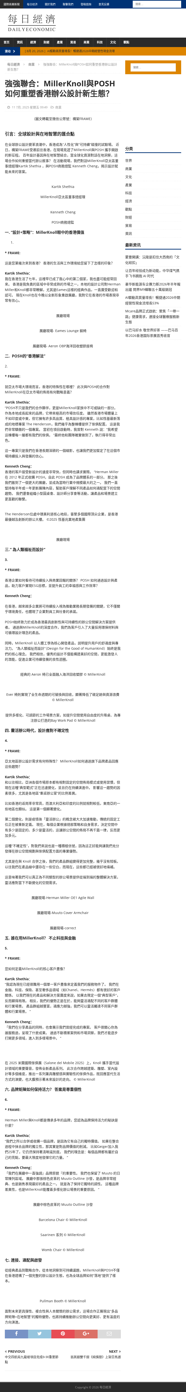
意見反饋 (104, 4)
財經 (46, 42)
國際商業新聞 (12, 4)
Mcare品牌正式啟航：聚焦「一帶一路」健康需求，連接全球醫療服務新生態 (152, 316)
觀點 (126, 42)
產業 (60, 42)
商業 (86, 42)
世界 (128, 160)
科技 (100, 42)
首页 (6, 42)
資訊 (20, 42)
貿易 (73, 42)
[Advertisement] (155, 109)
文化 (113, 42)
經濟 (33, 42)
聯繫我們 (68, 4)
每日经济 (32, 4)
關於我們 (50, 4)
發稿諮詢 (86, 4)
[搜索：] (157, 3)
